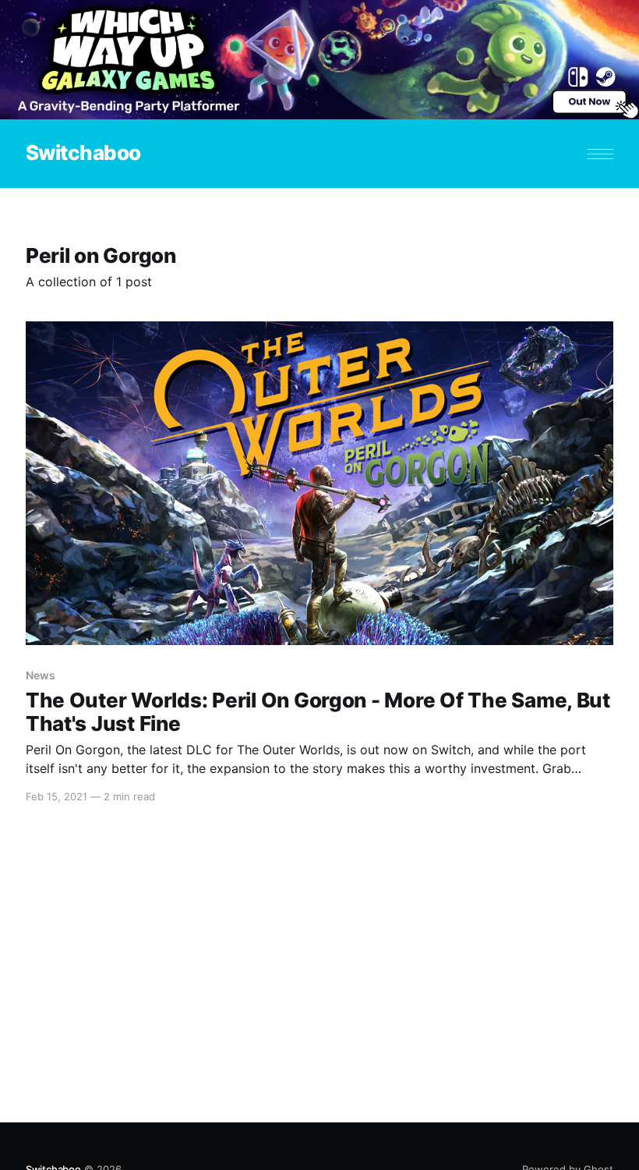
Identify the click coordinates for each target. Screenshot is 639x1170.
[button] (600, 154)
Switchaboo (83, 153)
